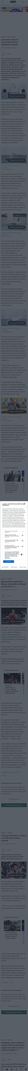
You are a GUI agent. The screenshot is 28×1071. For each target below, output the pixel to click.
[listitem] (14, 532)
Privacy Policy (22, 567)
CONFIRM (8, 561)
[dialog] (14, 535)
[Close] (24, 504)
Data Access (14, 567)
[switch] (22, 535)
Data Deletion (5, 567)
